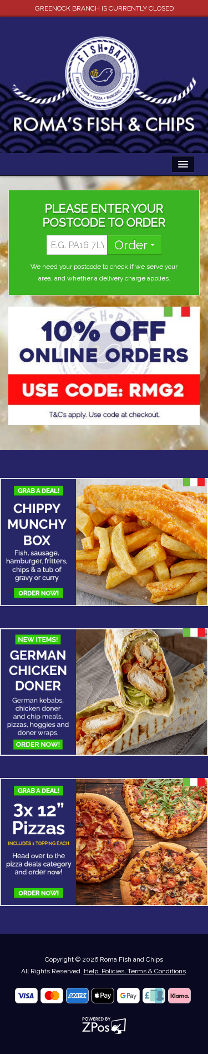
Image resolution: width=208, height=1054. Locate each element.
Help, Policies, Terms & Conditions (135, 971)
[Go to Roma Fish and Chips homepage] (104, 84)
